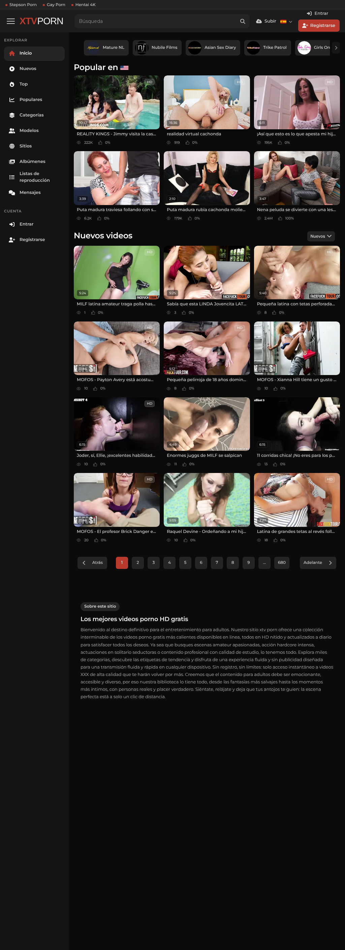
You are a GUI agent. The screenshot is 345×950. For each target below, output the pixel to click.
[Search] (243, 21)
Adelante (313, 562)
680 (282, 562)
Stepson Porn (23, 4)
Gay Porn (56, 4)
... (264, 562)
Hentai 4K (85, 4)
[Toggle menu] (10, 21)
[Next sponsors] (336, 48)
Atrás (97, 562)
